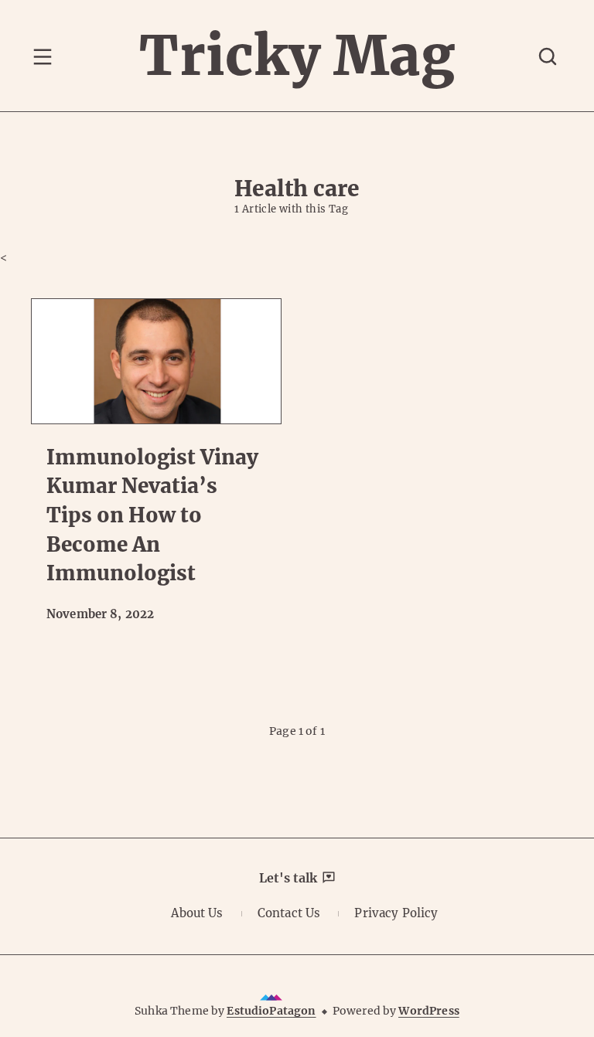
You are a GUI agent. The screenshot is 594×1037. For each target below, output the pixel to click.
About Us (197, 913)
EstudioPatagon (271, 1011)
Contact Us (289, 913)
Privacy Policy (396, 913)
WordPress (428, 1011)
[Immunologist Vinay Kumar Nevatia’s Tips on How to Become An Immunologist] (156, 361)
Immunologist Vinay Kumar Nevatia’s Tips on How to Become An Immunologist (152, 515)
